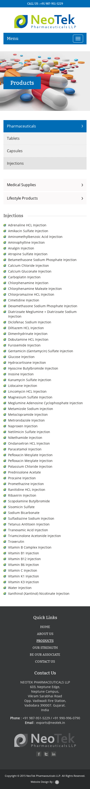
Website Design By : (43, 781)
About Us (45, 634)
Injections (15, 163)
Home (45, 627)
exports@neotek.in (50, 722)
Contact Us (45, 662)
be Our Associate (45, 655)
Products (45, 641)
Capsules (15, 150)
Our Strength (45, 648)
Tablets (13, 138)
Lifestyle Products (22, 198)
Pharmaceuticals (21, 126)
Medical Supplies (21, 184)
